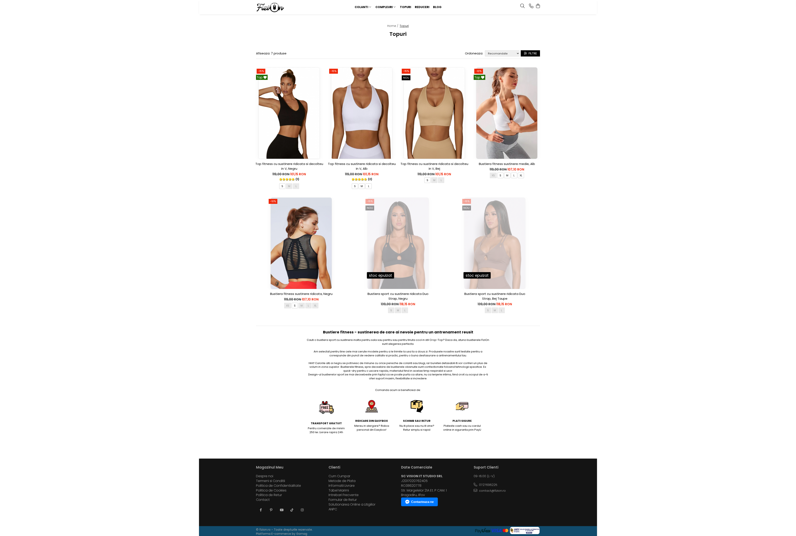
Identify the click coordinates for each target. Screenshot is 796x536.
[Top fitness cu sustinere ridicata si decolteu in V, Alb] (362, 113)
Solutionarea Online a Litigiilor (352, 504)
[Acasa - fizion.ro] (282, 7)
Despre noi (264, 476)
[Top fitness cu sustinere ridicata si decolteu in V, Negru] (289, 113)
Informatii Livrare (342, 485)
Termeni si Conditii (270, 481)
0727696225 (487, 485)
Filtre (532, 53)
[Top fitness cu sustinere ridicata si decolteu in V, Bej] (434, 113)
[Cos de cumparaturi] (538, 6)
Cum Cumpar (339, 476)
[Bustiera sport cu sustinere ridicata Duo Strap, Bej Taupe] (495, 243)
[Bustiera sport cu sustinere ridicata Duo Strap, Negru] (398, 243)
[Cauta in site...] (522, 6)
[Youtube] (281, 510)
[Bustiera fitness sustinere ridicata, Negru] (301, 243)
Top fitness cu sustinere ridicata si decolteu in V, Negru (289, 166)
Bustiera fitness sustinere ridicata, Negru (301, 294)
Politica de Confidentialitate (278, 485)
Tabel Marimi (339, 490)
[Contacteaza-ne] (531, 6)
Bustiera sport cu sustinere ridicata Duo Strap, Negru (398, 296)
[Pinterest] (271, 510)
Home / (393, 26)
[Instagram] (302, 510)
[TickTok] (292, 510)
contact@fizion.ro (492, 490)
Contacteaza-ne (422, 502)
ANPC (333, 509)
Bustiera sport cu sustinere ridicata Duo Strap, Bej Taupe (494, 296)
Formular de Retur (343, 500)
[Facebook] (260, 510)
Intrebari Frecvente (344, 495)
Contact (263, 500)
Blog (437, 7)
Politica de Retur (269, 495)
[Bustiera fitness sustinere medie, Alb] (507, 113)
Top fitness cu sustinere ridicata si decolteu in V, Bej (434, 166)
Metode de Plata (342, 481)
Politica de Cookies (271, 490)
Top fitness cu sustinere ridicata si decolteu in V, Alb (362, 166)
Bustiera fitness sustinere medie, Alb (507, 164)
